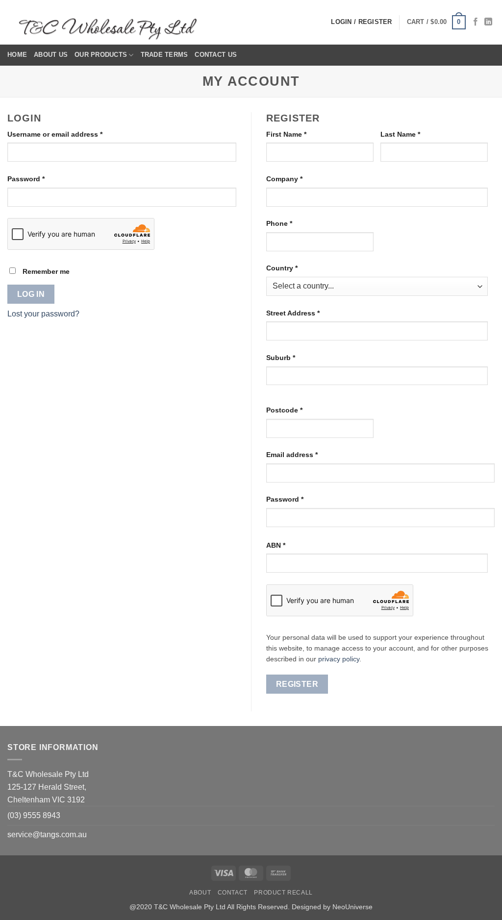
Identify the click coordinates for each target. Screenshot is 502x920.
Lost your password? (43, 314)
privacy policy (338, 659)
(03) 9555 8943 (33, 815)
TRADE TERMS (164, 54)
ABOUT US (51, 54)
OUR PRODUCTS (101, 54)
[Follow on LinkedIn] (488, 22)
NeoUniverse (352, 907)
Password (41, 178)
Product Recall (283, 892)
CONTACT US (216, 54)
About (200, 892)
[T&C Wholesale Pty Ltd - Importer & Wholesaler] (110, 22)
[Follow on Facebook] (475, 22)
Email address (307, 454)
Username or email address (69, 134)
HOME (17, 54)
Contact (233, 892)
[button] (436, 22)
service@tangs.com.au (47, 834)
